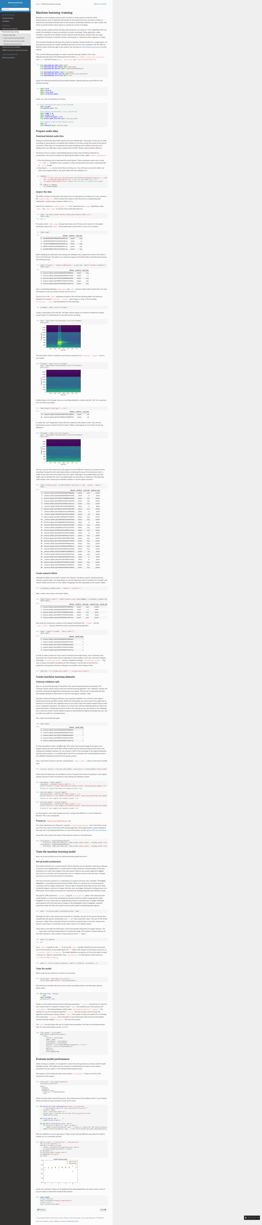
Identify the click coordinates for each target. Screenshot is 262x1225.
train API (65, 1027)
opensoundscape (16, 2)
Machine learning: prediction (11, 47)
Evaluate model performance (13, 44)
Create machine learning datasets (14, 38)
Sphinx (45, 1221)
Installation (5, 21)
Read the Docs (73, 1221)
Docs (38, 4)
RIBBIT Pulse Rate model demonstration (15, 50)
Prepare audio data (9, 35)
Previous (42, 1210)
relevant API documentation (96, 830)
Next (102, 1210)
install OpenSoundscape (90, 47)
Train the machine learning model (14, 41)
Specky (70, 201)
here (75, 168)
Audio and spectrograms (10, 28)
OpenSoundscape (8, 18)
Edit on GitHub (101, 4)
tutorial (73, 292)
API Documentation (8, 57)
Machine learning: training (10, 32)
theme (56, 1221)
